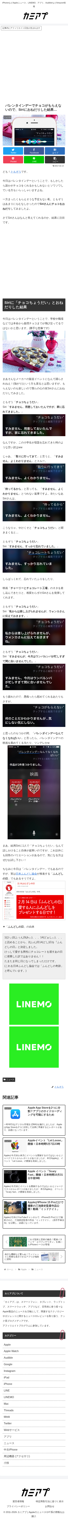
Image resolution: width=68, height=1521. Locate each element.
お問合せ (49, 1506)
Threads (9, 1410)
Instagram (9, 1371)
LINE (7, 1390)
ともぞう (16, 171)
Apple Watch (11, 1351)
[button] (55, 159)
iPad (6, 1377)
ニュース (10, 1079)
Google (8, 1364)
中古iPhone (10, 1449)
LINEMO (9, 1397)
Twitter (8, 1423)
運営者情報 (18, 1501)
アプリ (8, 1436)
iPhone (8, 1384)
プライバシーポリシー (18, 1506)
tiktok (7, 1416)
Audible (8, 1357)
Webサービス (12, 1430)
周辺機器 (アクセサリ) (17, 1456)
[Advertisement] (34, 66)
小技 (6, 1462)
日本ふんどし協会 (26, 873)
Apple (7, 1344)
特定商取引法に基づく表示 (50, 1501)
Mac (6, 1403)
